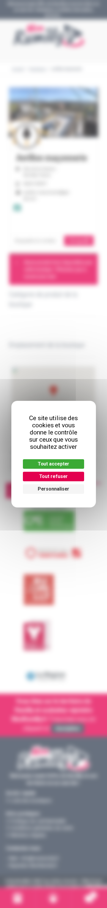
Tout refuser (53, 476)
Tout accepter (54, 464)
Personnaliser (54, 489)
